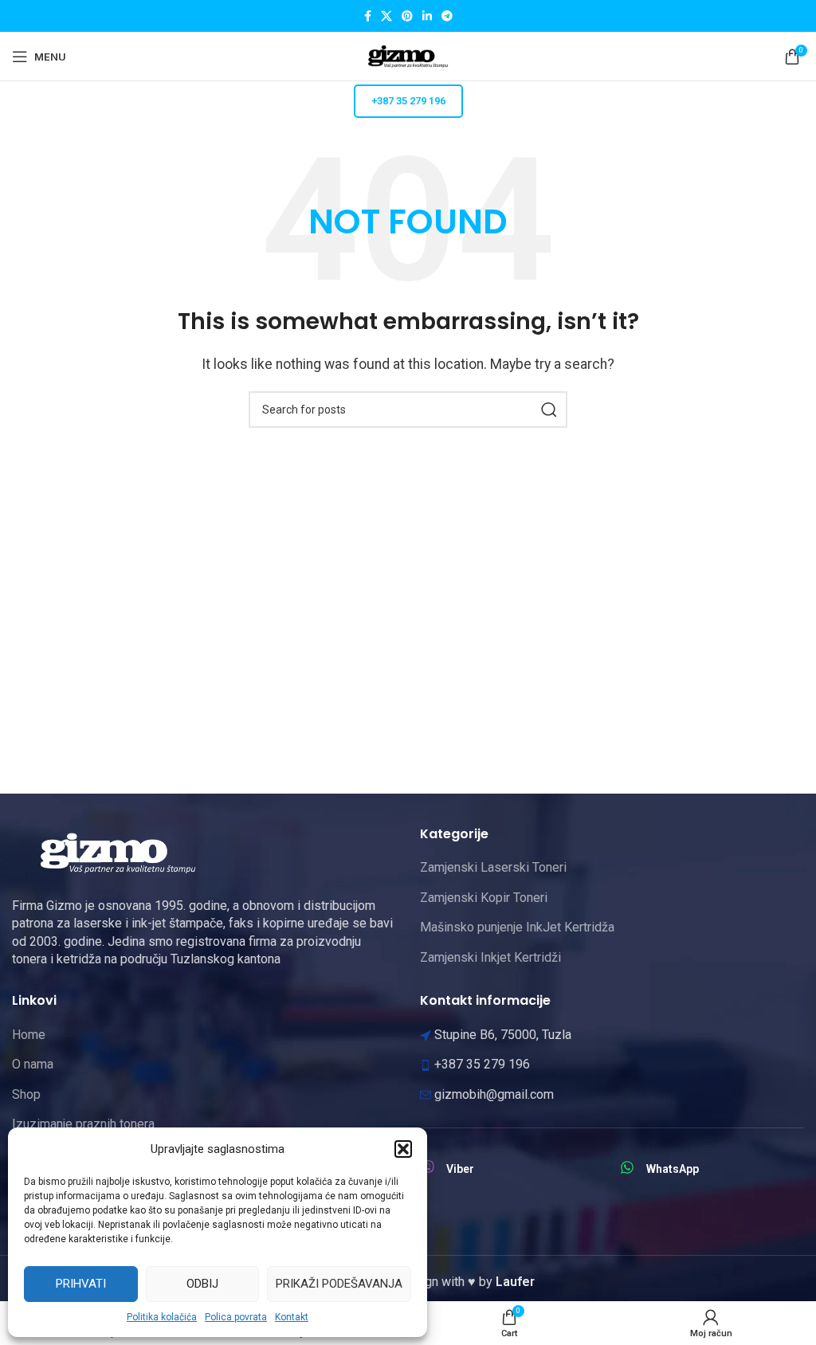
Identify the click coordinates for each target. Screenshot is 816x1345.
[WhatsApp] (627, 1167)
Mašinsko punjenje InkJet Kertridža (517, 927)
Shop (26, 1094)
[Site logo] (408, 55)
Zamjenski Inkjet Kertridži (490, 957)
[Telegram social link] (447, 16)
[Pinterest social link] (407, 16)
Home (28, 1034)
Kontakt (291, 1317)
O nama (32, 1064)
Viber (460, 1169)
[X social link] (386, 16)
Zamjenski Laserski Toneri (493, 867)
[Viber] (427, 1167)
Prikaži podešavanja (339, 1283)
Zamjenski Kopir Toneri (483, 897)
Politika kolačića (162, 1317)
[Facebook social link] (367, 16)
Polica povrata (236, 1317)
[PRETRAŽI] (549, 409)
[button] (403, 1149)
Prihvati (81, 1283)
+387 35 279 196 (408, 101)
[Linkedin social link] (427, 16)
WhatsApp (672, 1169)
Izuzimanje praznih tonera (83, 1123)
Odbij (202, 1283)
